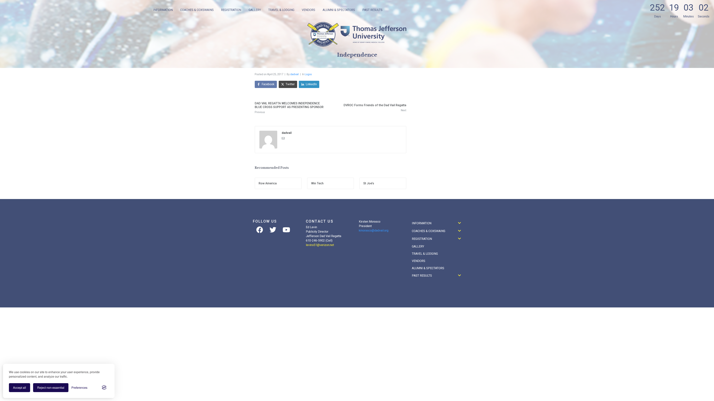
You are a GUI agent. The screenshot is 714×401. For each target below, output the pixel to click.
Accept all (19, 387)
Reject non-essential (50, 387)
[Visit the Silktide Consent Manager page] (104, 387)
